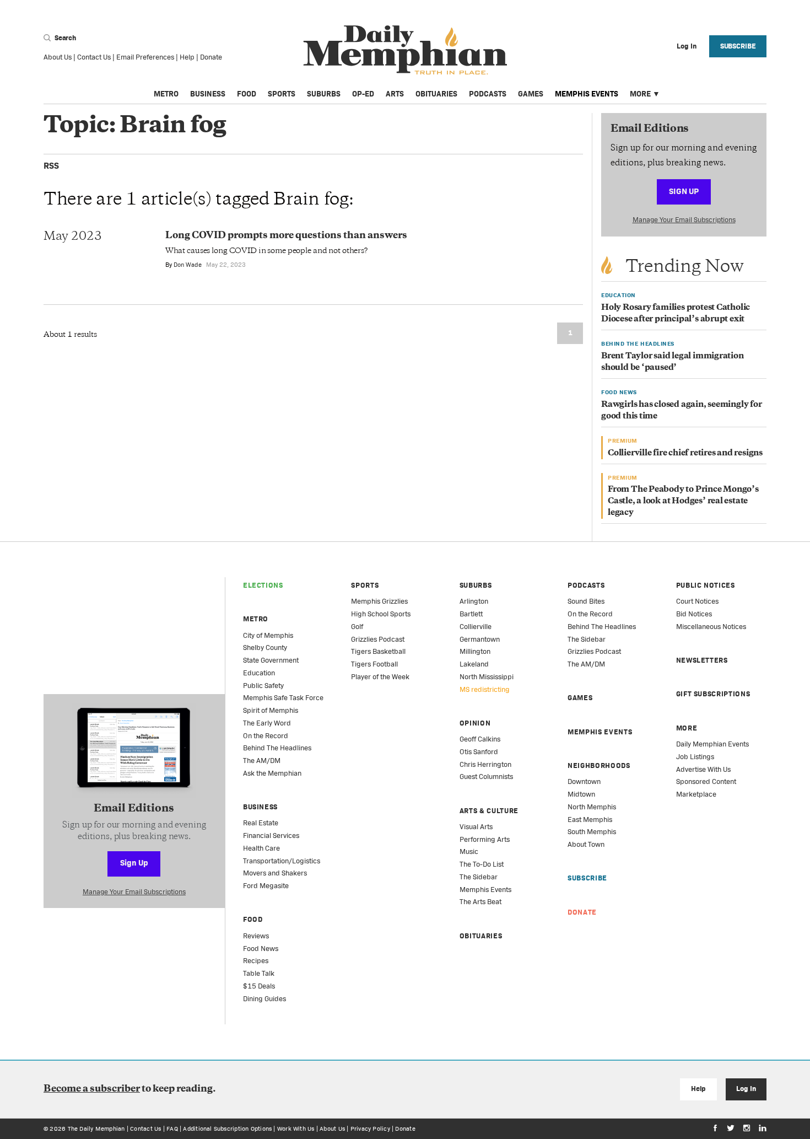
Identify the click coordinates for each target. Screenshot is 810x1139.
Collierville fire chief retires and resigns (685, 453)
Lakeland (474, 664)
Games (530, 93)
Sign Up (684, 191)
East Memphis (590, 819)
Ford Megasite (266, 886)
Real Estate (260, 823)
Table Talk (258, 973)
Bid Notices (694, 614)
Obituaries (436, 93)
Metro (166, 93)
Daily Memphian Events (712, 744)
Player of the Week (380, 677)
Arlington (474, 601)
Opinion (475, 723)
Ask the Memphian (272, 773)
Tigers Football (374, 664)
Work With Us (296, 1128)
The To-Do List (482, 864)
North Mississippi (487, 677)
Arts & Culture (489, 811)
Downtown (584, 781)
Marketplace (696, 794)
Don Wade (188, 264)
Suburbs (324, 93)
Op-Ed (363, 93)
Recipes (255, 961)
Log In (745, 1088)
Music (469, 851)
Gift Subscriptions (713, 694)
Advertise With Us (703, 769)
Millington (475, 651)
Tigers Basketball (378, 651)
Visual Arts (476, 827)
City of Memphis (268, 635)
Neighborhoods (599, 765)
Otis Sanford (479, 752)
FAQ (172, 1128)
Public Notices (705, 585)
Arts (395, 93)
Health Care (261, 848)
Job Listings (695, 757)
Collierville (476, 626)
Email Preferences (145, 57)
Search (64, 38)
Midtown (581, 794)
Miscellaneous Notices (711, 626)
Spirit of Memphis (270, 710)
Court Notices (697, 601)
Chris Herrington (485, 764)
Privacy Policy (370, 1128)
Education (259, 673)
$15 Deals (259, 986)
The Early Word (267, 723)
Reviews (256, 936)
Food (246, 93)
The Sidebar (479, 877)
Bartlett (471, 614)
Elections (263, 585)
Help (187, 57)
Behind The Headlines (277, 748)
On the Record (265, 736)
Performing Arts (485, 839)
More (640, 93)
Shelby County (265, 647)
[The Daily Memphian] (405, 50)
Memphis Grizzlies (379, 601)
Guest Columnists (486, 776)
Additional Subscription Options (227, 1128)
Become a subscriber (92, 1089)
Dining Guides (264, 999)
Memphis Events (586, 93)
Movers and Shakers (275, 873)
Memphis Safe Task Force (283, 698)
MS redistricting (485, 689)
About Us (58, 57)
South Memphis (592, 832)
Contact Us (94, 57)
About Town (586, 844)
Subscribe (738, 46)
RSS (51, 165)
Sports (281, 93)
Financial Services (271, 835)
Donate (211, 57)
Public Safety (263, 685)
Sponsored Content (706, 781)
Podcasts (487, 93)
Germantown (480, 639)
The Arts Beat (480, 902)
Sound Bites (586, 601)
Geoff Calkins (480, 739)
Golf (357, 626)
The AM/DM (261, 760)
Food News (260, 948)
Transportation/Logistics (281, 861)
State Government (271, 660)
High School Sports (381, 614)
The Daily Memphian (96, 1128)
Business (207, 93)
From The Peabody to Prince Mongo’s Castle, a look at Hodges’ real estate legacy (683, 501)
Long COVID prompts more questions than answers (286, 236)
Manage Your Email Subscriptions (684, 220)
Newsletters (702, 660)
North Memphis (592, 807)
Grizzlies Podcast (377, 639)
